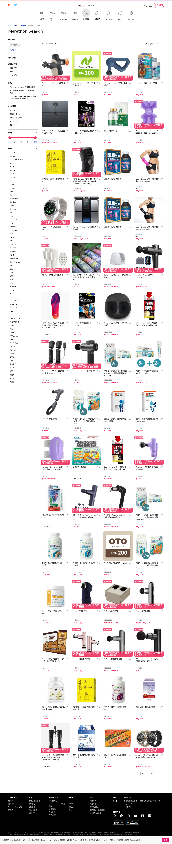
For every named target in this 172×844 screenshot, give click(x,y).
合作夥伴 (90, 5)
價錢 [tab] (10, 132)
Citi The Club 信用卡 (16, 807)
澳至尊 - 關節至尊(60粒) (112, 179)
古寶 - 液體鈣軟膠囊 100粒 (145, 707)
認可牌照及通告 (95, 813)
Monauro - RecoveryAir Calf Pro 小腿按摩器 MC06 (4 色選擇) (53, 468)
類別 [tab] (10, 83)
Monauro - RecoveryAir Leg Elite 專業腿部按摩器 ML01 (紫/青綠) (147, 132)
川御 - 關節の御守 (110, 131)
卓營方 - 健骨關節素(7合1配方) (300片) (84, 564)
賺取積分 (32, 804)
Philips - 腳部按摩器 (111, 611)
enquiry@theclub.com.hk (133, 804)
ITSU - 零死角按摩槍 (49, 419)
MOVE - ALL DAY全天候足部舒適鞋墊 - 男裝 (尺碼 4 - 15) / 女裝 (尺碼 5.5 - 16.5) (53, 325)
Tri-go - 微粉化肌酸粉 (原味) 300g (52, 612)
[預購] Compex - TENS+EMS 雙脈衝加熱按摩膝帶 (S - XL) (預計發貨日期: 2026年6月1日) (84, 181)
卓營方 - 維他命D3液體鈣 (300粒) (115, 708)
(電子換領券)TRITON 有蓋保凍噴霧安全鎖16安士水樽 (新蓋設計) (84, 277)
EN (120, 801)
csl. (70, 801)
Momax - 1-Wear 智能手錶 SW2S (51, 228)
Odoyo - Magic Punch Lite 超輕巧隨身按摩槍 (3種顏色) (146, 660)
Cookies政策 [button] (135, 840)
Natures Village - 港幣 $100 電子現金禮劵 (84, 84)
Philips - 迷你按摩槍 (142, 611)
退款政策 (52, 809)
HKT (71, 810)
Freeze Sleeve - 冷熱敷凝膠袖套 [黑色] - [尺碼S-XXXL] (147, 228)
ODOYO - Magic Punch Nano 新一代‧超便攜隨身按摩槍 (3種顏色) (84, 517)
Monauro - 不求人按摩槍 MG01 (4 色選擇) (146, 468)
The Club (82, 5)
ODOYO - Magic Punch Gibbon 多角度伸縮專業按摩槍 (115, 516)
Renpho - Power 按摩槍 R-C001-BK (145, 276)
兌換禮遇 (32, 807)
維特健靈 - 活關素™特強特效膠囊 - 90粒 (53, 180)
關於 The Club (13, 801)
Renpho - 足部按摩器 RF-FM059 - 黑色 (115, 324)
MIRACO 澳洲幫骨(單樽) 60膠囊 (53, 515)
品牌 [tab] (10, 148)
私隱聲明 (93, 801)
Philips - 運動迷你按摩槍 (81, 659)
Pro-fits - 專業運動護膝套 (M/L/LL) (82, 324)
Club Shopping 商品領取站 (57, 805)
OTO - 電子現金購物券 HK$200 (115, 563)
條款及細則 (94, 807)
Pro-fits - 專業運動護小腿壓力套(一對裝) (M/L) (84, 132)
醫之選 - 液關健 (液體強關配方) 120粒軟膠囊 (146, 420)
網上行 (71, 807)
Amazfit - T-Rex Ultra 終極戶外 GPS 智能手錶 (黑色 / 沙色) (146, 756)
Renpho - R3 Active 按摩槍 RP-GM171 (84, 372)
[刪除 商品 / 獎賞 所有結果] (18, 45)
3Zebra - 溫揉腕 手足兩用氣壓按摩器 (116, 276)
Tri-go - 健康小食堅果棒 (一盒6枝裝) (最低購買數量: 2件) (53, 660)
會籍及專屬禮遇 (34, 801)
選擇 (35, 142)
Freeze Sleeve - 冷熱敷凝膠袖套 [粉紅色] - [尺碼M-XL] (147, 180)
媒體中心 (11, 810)
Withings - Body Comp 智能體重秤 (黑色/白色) (53, 132)
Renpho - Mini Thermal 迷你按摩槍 (53, 84)
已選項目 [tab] (11, 40)
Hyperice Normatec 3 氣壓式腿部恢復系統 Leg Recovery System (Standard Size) (53, 757)
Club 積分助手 (34, 810)
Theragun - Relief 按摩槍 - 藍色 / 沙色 (115, 84)
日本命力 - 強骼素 (79, 467)
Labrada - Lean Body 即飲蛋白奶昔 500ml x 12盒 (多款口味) (146, 324)
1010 (71, 804)
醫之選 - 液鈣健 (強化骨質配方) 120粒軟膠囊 (115, 420)
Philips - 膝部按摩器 (80, 611)
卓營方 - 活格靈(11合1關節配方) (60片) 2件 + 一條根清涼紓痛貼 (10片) (84, 421)
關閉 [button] (165, 840)
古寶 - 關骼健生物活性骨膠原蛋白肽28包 (84, 756)
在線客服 (52, 815)
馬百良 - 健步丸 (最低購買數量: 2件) (115, 756)
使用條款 (93, 804)
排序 (145, 44)
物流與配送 (53, 801)
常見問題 (52, 812)
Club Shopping (13, 26)
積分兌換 (32, 813)
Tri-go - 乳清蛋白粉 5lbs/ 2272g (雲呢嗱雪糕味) (53, 708)
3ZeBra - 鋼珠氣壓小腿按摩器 (52, 275)
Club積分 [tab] (12, 106)
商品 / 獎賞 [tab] (12, 64)
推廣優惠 (23, 26)
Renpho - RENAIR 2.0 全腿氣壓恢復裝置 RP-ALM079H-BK (53, 372)
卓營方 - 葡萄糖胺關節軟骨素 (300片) (52, 564)
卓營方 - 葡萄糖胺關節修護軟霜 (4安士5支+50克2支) (146, 372)
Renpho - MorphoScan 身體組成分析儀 (84, 228)
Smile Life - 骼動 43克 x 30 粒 (146, 83)
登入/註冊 (159, 5)
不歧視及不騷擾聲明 (97, 810)
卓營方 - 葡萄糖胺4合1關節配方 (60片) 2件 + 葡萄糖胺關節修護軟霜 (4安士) (115, 373)
